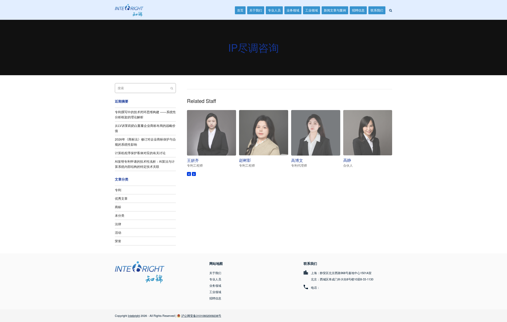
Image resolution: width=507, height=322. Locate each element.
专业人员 (215, 279)
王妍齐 (193, 160)
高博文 (297, 160)
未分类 (119, 215)
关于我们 (215, 273)
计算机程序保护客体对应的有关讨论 (140, 153)
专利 (118, 190)
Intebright (134, 315)
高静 (347, 160)
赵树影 (245, 160)
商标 (118, 207)
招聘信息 (215, 298)
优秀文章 (121, 198)
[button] (390, 10)
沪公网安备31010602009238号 (201, 315)
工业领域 (215, 292)
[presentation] (189, 174)
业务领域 (215, 285)
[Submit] (172, 88)
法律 (118, 224)
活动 (118, 232)
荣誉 (118, 241)
